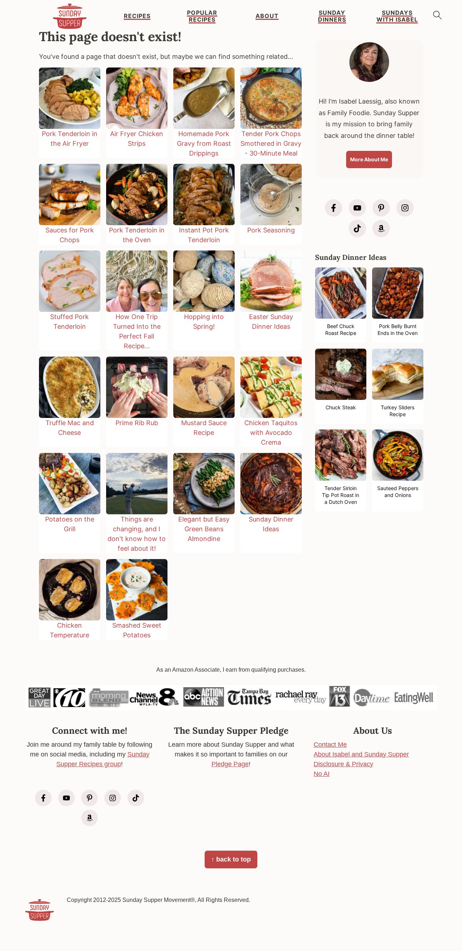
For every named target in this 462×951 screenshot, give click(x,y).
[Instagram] (405, 208)
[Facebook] (333, 208)
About (267, 16)
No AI (322, 773)
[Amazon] (381, 228)
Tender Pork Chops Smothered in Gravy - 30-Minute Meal (270, 143)
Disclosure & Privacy (343, 764)
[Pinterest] (381, 208)
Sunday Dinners (332, 16)
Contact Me (330, 744)
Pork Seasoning (271, 230)
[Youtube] (357, 208)
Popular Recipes (202, 16)
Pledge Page (230, 764)
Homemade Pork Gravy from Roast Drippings (204, 143)
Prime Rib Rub (137, 423)
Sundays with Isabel (397, 16)
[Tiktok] (357, 228)
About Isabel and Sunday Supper (361, 754)
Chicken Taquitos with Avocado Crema (270, 432)
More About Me (369, 159)
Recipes (137, 16)
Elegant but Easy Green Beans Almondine (204, 528)
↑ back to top (231, 859)
